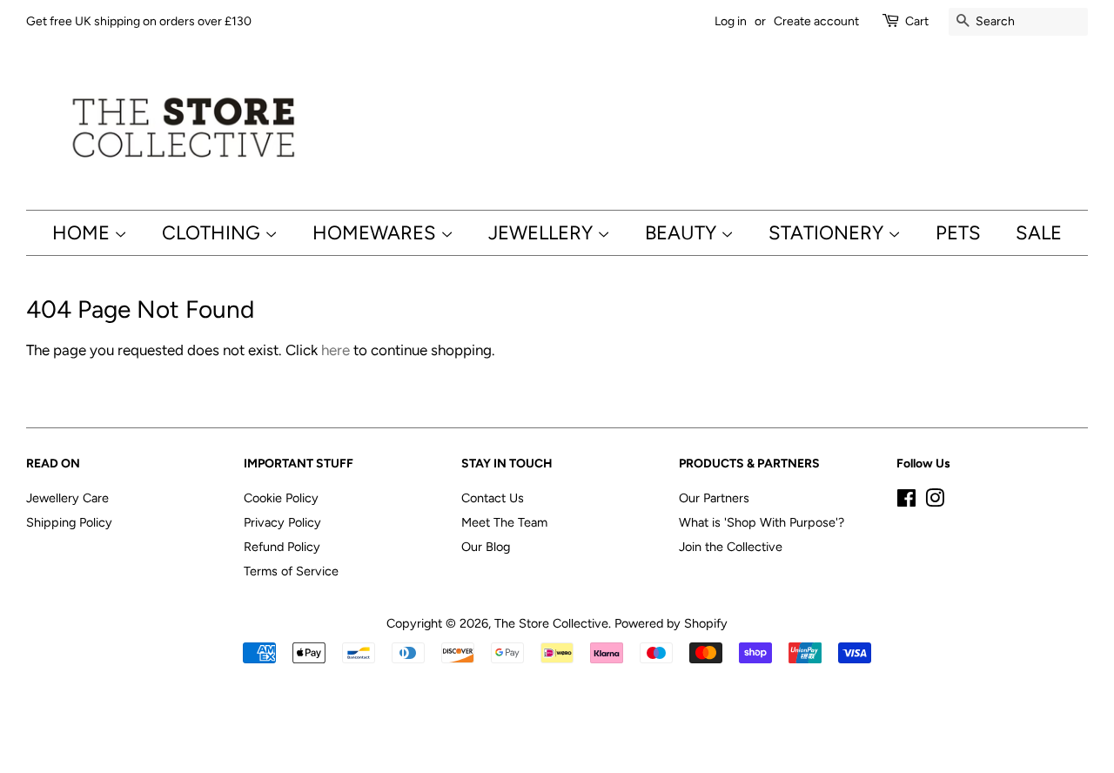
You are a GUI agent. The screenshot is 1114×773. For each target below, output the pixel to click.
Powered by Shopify (671, 623)
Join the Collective (730, 547)
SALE (1039, 233)
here (335, 350)
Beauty (683, 233)
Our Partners (714, 498)
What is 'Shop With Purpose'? (761, 522)
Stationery (828, 233)
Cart (917, 21)
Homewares (376, 233)
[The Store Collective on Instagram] (934, 501)
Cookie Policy (281, 498)
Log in (731, 21)
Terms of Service (291, 571)
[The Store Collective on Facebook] (906, 501)
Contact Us (492, 498)
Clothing (213, 233)
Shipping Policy (69, 522)
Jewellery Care (67, 498)
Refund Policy (282, 547)
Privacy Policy (282, 522)
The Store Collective (551, 623)
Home (83, 233)
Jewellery (542, 233)
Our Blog (485, 547)
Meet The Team (504, 522)
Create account (816, 21)
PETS (958, 233)
